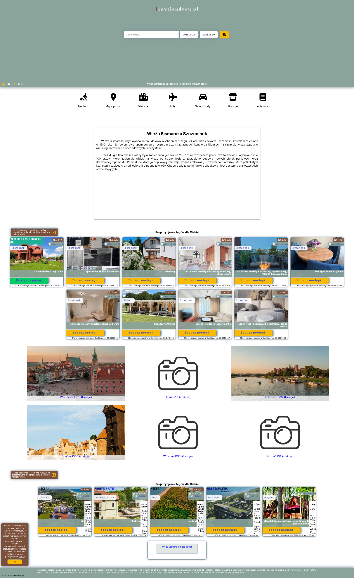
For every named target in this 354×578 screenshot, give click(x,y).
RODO (22, 556)
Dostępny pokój (28, 280)
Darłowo (44, 497)
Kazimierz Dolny (105, 497)
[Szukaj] (224, 34)
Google (8, 530)
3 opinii (200, 516)
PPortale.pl (19, 575)
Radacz (128, 300)
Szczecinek (18, 247)
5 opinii (88, 516)
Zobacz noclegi (84, 280)
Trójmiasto (214, 497)
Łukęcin (268, 497)
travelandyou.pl (177, 8)
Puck (154, 497)
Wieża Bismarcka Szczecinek (177, 546)
